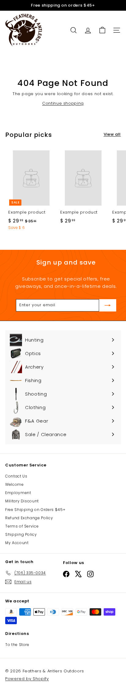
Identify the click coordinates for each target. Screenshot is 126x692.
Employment (18, 492)
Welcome (14, 484)
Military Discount (22, 501)
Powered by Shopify (27, 679)
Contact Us (16, 476)
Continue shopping (63, 103)
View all (112, 134)
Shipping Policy (21, 534)
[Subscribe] (107, 305)
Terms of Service (22, 526)
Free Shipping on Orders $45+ (35, 509)
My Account (17, 542)
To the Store (17, 644)
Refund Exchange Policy (29, 517)
